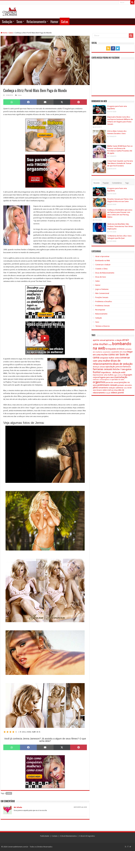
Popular (106, 183)
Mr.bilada (18, 807)
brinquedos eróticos (115, 349)
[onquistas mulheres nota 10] (45, 302)
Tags (127, 183)
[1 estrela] (4, 732)
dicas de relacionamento (106, 362)
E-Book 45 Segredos (87, 836)
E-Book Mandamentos (68, 836)
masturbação (120, 377)
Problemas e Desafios (103, 301)
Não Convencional (102, 293)
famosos (127, 366)
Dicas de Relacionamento (104, 273)
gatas (9, 793)
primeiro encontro (125, 385)
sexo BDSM (128, 388)
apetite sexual (99, 340)
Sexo (19, 21)
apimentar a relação (114, 340)
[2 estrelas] (7, 732)
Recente (97, 183)
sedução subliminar (116, 388)
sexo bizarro (97, 390)
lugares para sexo (107, 377)
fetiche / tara (119, 369)
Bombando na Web (102, 261)
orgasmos (99, 382)
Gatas (64, 21)
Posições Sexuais (101, 297)
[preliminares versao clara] (45, 135)
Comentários (117, 183)
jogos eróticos (118, 375)
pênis (95, 387)
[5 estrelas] (16, 732)
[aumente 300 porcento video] (45, 338)
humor (97, 372)
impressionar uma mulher (103, 375)
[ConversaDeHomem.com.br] (10, 11)
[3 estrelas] (10, 732)
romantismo (103, 388)
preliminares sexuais (107, 385)
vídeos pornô (117, 392)
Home (4, 33)
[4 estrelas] (13, 732)
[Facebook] (113, 48)
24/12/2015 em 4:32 (80, 807)
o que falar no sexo (117, 379)
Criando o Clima (101, 269)
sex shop (114, 390)
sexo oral (107, 390)
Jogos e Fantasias (102, 289)
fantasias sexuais (102, 369)
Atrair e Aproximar (102, 256)
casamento (107, 352)
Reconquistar (100, 310)
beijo (110, 344)
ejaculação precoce (114, 366)
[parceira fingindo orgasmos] (45, 171)
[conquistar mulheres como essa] (45, 771)
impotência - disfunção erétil (113, 372)
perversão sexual (112, 382)
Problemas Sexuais (102, 306)
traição (107, 393)
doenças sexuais (99, 367)
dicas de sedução (122, 363)
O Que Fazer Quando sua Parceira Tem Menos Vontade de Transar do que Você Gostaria (120, 163)
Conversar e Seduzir (102, 265)
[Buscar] (132, 2)
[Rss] (108, 48)
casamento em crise (118, 352)
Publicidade (44, 836)
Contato (55, 836)
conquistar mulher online (110, 358)
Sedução (7, 21)
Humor (54, 21)
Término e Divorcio (102, 326)
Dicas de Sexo (100, 277)
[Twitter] (118, 48)
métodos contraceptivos (101, 379)
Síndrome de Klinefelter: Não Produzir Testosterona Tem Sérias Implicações (120, 226)
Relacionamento (36, 21)
